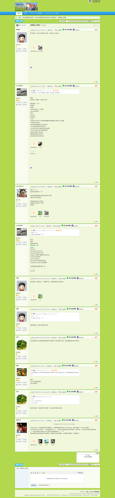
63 (74, 21)
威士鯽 (18, 29)
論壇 (19, 13)
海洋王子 (18, 420)
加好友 (25, 48)
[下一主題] (97, 25)
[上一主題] (96, 25)
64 (77, 21)
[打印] (94, 25)
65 (79, 21)
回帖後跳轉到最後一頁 (44, 485)
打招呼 (19, 51)
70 (92, 21)
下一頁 (96, 21)
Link (37, 473)
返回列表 (62, 21)
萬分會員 (18, 98)
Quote (39, 473)
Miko (17, 337)
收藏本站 (22, 1)
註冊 (98, 1)
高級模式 (81, 473)
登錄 (94, 1)
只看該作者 (49, 30)
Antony (52, 444)
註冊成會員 (65, 478)
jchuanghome (19, 186)
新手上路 (18, 44)
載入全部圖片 (58, 30)
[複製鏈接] (43, 25)
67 (84, 21)
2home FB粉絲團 (36, 13)
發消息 (25, 51)
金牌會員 (18, 293)
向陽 (17, 278)
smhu (40, 147)
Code (42, 473)
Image (35, 473)
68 (87, 21)
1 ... (67, 21)
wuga (31, 247)
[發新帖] (19, 21)
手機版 (87, 491)
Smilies (44, 473)
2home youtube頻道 (52, 13)
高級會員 (18, 352)
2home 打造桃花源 (16, 17)
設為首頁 (17, 1)
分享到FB (77, 30)
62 (72, 21)
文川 (47, 444)
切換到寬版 (28, 1)
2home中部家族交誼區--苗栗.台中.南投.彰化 (45, 17)
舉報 (97, 81)
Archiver (82, 491)
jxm (40, 216)
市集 (25, 13)
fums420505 (25, 25)
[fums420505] (17, 25)
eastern (40, 444)
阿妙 (17, 365)
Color (33, 473)
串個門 (19, 48)
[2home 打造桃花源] (26, 10)
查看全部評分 (34, 51)
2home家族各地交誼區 (27, 17)
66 (82, 21)
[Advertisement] (68, 7)
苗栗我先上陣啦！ (62, 17)
